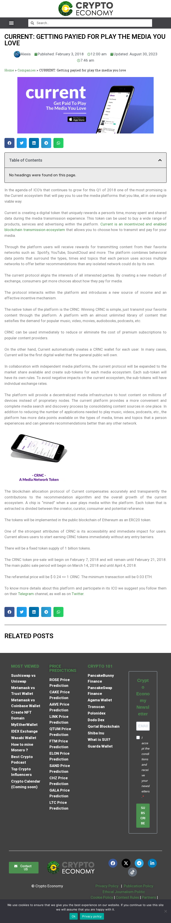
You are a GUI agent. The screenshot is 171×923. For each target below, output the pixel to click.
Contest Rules (128, 897)
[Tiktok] (132, 872)
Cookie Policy (101, 897)
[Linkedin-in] (152, 863)
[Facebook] (112, 863)
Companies (27, 70)
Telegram (26, 594)
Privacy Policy (106, 886)
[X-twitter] (126, 863)
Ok (74, 916)
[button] (11, 23)
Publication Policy (138, 886)
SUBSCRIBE (142, 815)
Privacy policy (92, 916)
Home (9, 70)
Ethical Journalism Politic (124, 892)
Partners (149, 897)
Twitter (77, 594)
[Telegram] (139, 863)
